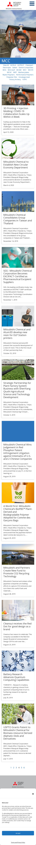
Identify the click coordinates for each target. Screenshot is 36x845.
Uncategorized (24, 77)
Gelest (14, 67)
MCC (24, 70)
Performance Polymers (24, 75)
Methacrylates (23, 72)
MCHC (9, 72)
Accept (18, 833)
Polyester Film (11, 77)
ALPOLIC (21, 65)
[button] (33, 794)
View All (6, 65)
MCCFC (30, 70)
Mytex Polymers (9, 75)
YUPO (24, 79)
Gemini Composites (26, 67)
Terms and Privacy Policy (18, 842)
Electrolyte (7, 67)
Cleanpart (29, 65)
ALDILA (13, 65)
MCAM (18, 70)
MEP (15, 72)
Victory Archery (15, 79)
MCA (4, 70)
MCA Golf (11, 70)
